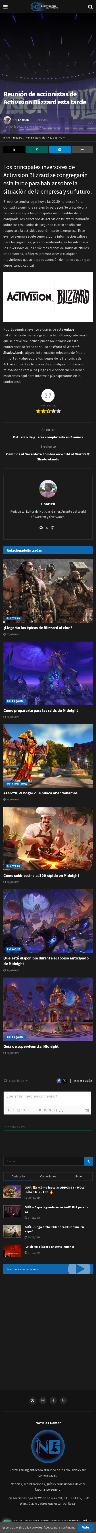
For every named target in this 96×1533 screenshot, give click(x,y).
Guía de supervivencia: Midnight (31, 1046)
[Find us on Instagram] (42, 1400)
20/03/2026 (12, 717)
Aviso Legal (75, 1520)
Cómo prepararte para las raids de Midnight (40, 710)
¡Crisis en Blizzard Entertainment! (49, 1247)
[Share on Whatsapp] (37, 149)
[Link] (50, 1110)
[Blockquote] (39, 1110)
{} (55, 1110)
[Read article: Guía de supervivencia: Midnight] (48, 1009)
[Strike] (23, 1110)
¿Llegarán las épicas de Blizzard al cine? (37, 627)
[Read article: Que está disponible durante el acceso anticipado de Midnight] (48, 921)
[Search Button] (90, 6)
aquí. (60, 207)
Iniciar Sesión (83, 1081)
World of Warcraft (35, 137)
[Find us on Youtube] (63, 1400)
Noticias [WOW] (56, 137)
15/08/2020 (41, 120)
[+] (61, 1110)
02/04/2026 (12, 634)
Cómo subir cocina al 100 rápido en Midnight (41, 875)
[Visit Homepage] (47, 6)
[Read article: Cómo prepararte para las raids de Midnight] (48, 673)
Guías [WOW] (16, 701)
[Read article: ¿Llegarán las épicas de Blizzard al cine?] (48, 591)
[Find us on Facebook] (53, 1400)
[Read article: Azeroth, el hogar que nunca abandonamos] (48, 756)
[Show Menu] (5, 6)
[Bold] (7, 1110)
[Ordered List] (29, 1110)
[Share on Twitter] (14, 149)
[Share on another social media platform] (82, 149)
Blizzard (17, 137)
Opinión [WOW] (18, 783)
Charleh (23, 120)
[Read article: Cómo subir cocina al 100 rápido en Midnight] (48, 838)
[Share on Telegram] (60, 149)
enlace (69, 329)
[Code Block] (45, 1110)
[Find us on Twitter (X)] (32, 1401)
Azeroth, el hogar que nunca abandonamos (40, 793)
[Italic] (13, 1110)
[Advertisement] (48, 1329)
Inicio (6, 137)
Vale (85, 1527)
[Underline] (18, 1110)
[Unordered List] (34, 1110)
